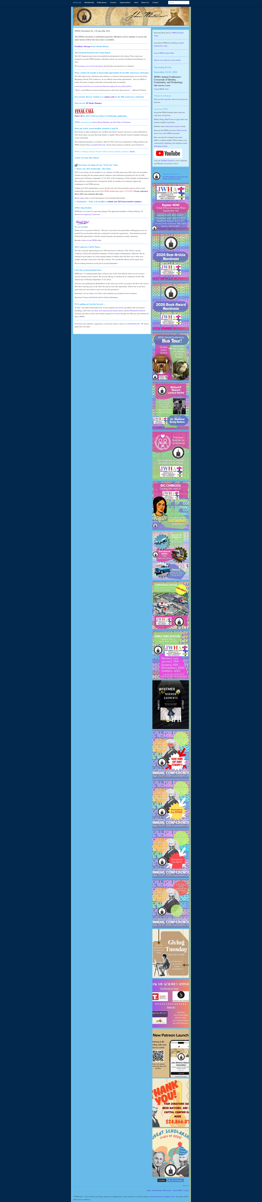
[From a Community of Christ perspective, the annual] (170, 455)
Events (113, 2)
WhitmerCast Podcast (137, 310)
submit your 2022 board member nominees (125, 201)
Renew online (79, 198)
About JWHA (177, 1190)
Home (149, 1190)
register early (109, 96)
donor (84, 240)
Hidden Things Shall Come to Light (167, 119)
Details (132, 151)
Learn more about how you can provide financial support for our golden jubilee (103, 86)
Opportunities (125, 2)
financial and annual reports (113, 310)
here (142, 145)
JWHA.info (77, 3)
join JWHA (93, 240)
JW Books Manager (94, 103)
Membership (89, 2)
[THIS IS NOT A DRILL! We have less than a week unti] (170, 854)
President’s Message (82, 46)
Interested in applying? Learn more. (88, 214)
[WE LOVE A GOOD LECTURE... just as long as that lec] (170, 406)
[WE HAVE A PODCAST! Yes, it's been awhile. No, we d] (170, 704)
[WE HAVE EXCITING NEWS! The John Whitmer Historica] (170, 1053)
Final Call (78, 116)
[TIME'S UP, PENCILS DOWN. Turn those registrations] (170, 207)
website (121, 307)
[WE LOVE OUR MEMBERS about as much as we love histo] (170, 1102)
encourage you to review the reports (90, 66)
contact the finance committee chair (162, 1196)
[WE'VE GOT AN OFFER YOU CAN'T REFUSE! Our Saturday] (170, 356)
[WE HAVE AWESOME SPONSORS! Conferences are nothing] (170, 1003)
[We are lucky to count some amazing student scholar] (170, 1152)
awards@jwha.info (99, 145)
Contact (155, 2)
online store (93, 293)
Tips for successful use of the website (167, 60)
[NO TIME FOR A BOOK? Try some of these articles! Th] (170, 256)
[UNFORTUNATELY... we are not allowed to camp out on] (170, 605)
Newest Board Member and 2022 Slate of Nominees (111, 122)
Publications (101, 2)
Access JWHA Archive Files (164, 53)
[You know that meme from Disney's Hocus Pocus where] (170, 306)
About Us (144, 2)
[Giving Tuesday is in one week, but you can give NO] (170, 953)
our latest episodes (164, 99)
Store (136, 2)
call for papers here (136, 259)
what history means (172, 126)
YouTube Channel (167, 160)
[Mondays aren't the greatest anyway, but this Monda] (170, 754)
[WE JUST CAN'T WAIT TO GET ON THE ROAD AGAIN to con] (170, 555)
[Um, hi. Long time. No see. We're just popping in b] (170, 903)
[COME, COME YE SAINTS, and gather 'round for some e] (170, 505)
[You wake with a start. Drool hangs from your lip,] (170, 804)
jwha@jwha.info (95, 297)
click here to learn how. (162, 115)
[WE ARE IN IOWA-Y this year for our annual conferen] (170, 655)
